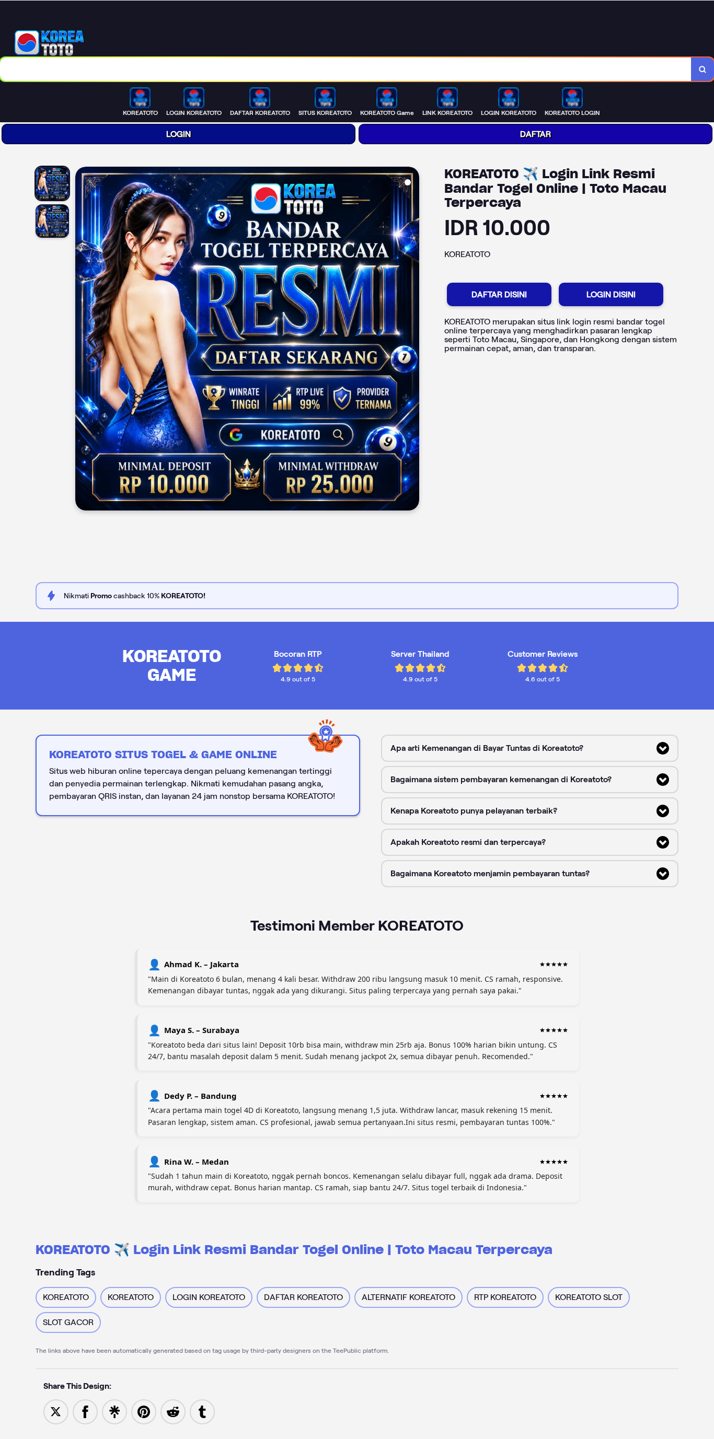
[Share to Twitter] (55, 1411)
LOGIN (178, 134)
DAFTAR (535, 134)
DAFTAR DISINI (499, 294)
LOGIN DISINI (611, 294)
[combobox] (346, 69)
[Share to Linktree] (114, 1411)
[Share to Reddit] (173, 1411)
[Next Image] (410, 340)
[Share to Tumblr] (202, 1411)
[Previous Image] (83, 340)
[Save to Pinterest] (143, 1411)
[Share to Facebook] (85, 1411)
